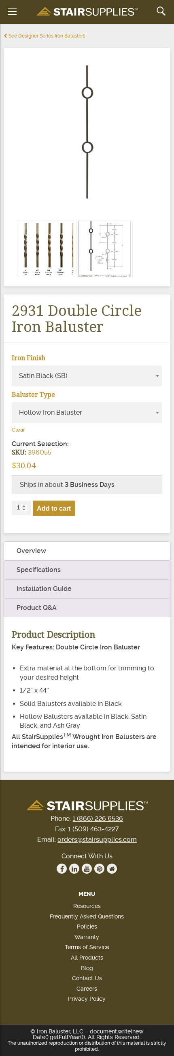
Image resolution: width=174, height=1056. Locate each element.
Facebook (62, 869)
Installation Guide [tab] (44, 589)
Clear (18, 429)
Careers (86, 988)
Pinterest (99, 869)
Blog (87, 968)
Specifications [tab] (39, 570)
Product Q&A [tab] (37, 607)
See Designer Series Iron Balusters (46, 36)
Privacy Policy (87, 998)
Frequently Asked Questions (87, 916)
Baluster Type (33, 394)
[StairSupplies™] (87, 12)
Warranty (86, 937)
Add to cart (54, 508)
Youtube (87, 869)
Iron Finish (28, 357)
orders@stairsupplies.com (97, 839)
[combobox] (87, 375)
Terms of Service (87, 947)
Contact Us (87, 978)
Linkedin (74, 869)
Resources (87, 906)
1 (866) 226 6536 (97, 818)
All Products (87, 957)
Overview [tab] (31, 551)
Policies (87, 926)
